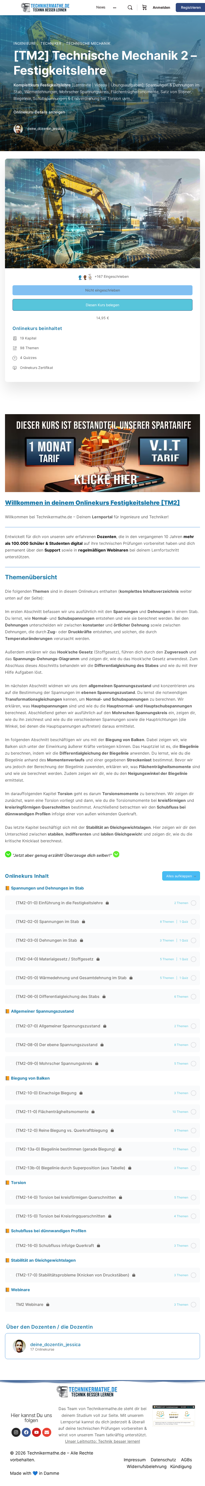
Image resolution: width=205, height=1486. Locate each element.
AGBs (186, 1459)
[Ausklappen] (11, 903)
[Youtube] (36, 1432)
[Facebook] (26, 1432)
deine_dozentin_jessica (55, 1344)
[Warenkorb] (144, 7)
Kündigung (181, 1466)
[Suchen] (130, 7)
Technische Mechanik (88, 43)
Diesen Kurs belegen (102, 305)
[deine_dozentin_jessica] (19, 1345)
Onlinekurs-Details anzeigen (40, 112)
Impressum (135, 1459)
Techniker (51, 43)
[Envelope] (46, 1432)
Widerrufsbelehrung (146, 1466)
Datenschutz (163, 1459)
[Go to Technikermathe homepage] (45, 7)
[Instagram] (16, 1432)
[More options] (114, 7)
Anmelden (161, 7)
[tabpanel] (102, 630)
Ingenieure (25, 43)
